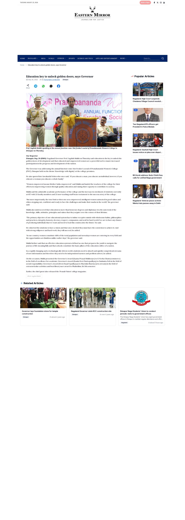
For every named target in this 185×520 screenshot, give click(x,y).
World (51, 58)
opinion (60, 58)
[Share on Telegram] (35, 86)
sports (72, 58)
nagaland (32, 58)
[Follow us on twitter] (157, 2)
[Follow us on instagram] (161, 2)
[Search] (163, 58)
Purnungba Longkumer (52, 80)
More (122, 58)
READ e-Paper (145, 2)
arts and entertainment (106, 58)
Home (22, 58)
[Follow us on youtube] (164, 2)
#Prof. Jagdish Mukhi (34, 276)
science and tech (85, 58)
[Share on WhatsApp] (43, 86)
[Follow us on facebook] (154, 2)
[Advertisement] (92, 38)
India (43, 58)
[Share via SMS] (51, 86)
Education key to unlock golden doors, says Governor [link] (47, 65)
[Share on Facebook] (58, 86)
